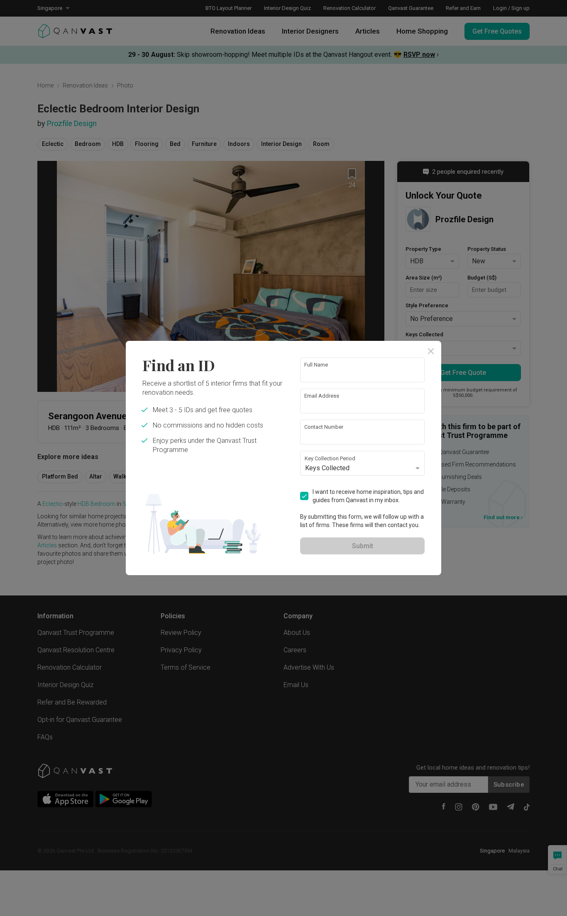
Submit (362, 546)
